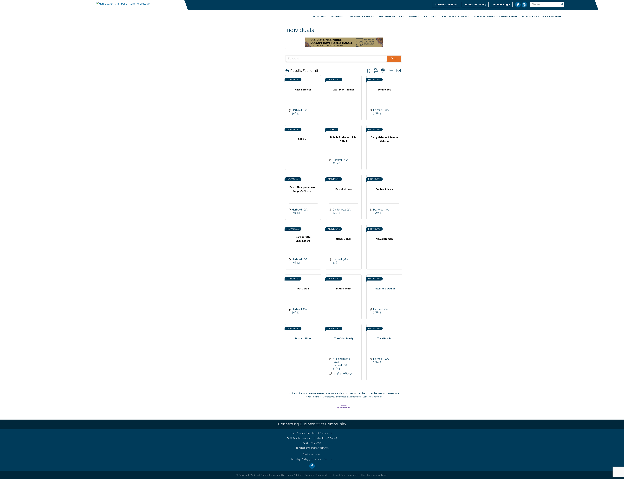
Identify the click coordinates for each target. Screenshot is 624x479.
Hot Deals (350, 393)
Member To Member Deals (370, 393)
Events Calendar (334, 393)
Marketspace (392, 393)
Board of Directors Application (541, 16)
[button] (287, 71)
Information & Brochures (348, 396)
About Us (318, 16)
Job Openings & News (360, 16)
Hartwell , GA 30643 (313, 438)
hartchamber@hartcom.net (313, 448)
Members (336, 16)
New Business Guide (391, 16)
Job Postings (314, 396)
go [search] (395, 58)
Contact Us (328, 396)
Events (413, 16)
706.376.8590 (313, 443)
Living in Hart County (454, 16)
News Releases (316, 393)
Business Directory (298, 393)
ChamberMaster (369, 475)
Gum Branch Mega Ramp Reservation (495, 16)
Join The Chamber (372, 396)
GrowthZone (339, 475)
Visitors (429, 16)
